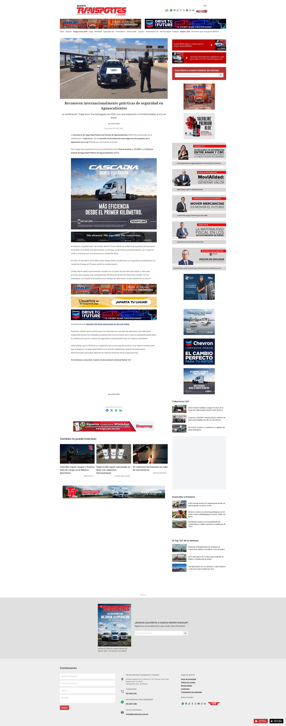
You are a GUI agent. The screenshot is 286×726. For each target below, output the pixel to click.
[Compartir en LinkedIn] (120, 410)
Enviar (64, 707)
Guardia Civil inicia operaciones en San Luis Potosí (107, 324)
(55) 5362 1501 (131, 693)
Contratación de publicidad (191, 692)
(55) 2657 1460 (131, 704)
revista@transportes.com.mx (137, 714)
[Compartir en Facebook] (107, 410)
